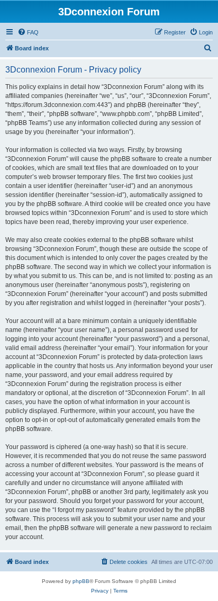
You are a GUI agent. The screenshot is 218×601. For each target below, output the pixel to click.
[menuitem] (28, 32)
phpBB (80, 581)
